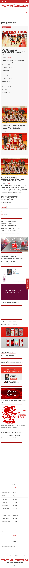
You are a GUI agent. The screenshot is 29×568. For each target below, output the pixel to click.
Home (2, 214)
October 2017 (5, 508)
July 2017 (4, 499)
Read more (25, 103)
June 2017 (4, 496)
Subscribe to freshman (1, 211)
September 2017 (6, 505)
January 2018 (5, 518)
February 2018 (6, 521)
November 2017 (6, 512)
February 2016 (6, 492)
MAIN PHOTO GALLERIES (8, 221)
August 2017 (5, 502)
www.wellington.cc (14, 5)
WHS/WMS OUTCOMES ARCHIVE (11, 400)
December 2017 (6, 515)
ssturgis (9, 57)
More (14, 535)
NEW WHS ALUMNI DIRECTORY (10, 228)
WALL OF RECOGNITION (11, 302)
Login (14, 565)
